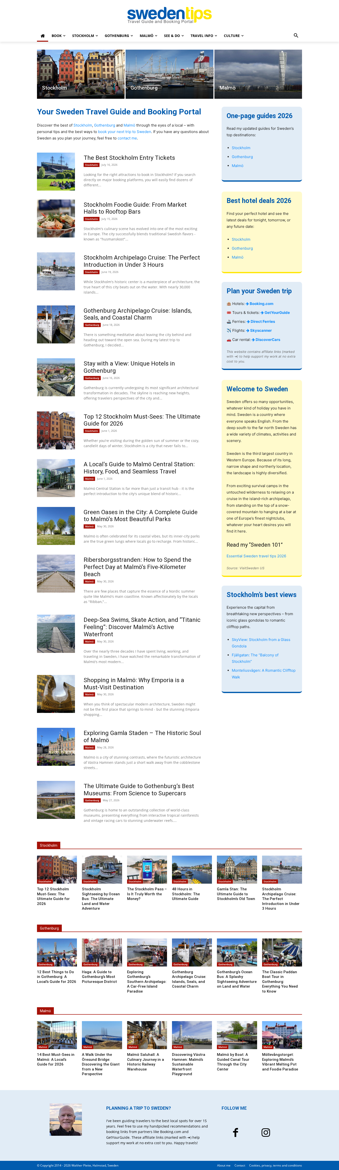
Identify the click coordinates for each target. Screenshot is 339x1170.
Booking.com (261, 303)
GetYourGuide (277, 312)
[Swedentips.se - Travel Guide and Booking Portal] (169, 15)
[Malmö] (258, 74)
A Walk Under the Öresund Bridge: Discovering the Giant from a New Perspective (101, 1064)
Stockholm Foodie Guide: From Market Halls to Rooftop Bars (135, 208)
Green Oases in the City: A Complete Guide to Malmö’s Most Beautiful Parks (141, 516)
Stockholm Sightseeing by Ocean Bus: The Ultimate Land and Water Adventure (101, 899)
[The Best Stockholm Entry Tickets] (56, 172)
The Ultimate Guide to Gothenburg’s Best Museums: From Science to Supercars (139, 790)
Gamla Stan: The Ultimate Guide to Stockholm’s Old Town (236, 894)
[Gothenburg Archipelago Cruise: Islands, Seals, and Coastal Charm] (56, 324)
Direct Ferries (262, 321)
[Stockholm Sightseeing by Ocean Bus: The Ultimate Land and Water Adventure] (102, 870)
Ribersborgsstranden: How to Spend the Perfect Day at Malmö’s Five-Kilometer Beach (137, 567)
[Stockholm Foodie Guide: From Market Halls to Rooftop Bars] (56, 218)
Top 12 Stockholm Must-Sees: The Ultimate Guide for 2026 (53, 896)
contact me (127, 138)
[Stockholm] (81, 74)
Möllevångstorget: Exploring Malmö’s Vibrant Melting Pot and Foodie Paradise (280, 1061)
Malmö (129, 125)
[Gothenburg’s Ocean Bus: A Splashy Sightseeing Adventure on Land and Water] (237, 952)
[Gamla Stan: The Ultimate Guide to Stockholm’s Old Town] (237, 870)
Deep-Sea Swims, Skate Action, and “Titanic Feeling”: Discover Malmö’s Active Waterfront (142, 627)
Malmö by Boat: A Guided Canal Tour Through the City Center (233, 1061)
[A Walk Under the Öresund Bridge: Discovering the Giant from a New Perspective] (102, 1035)
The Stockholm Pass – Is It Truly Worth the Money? (147, 894)
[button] (296, 36)
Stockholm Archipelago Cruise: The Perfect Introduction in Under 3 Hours (142, 261)
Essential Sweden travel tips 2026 (256, 556)
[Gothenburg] (169, 74)
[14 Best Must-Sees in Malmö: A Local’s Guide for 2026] (57, 1035)
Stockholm (82, 125)
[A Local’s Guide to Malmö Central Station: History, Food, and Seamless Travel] (56, 478)
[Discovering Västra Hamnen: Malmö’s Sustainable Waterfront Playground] (192, 1035)
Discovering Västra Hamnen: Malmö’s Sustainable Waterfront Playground (188, 1064)
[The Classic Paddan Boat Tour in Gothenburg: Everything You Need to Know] (282, 952)
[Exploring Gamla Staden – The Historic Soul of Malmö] (56, 747)
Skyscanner (260, 330)
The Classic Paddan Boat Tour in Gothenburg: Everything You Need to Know (280, 982)
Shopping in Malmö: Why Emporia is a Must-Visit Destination (134, 684)
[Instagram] (266, 1133)
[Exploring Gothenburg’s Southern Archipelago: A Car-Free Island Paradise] (147, 952)
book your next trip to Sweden (124, 131)
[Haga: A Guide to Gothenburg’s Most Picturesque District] (102, 952)
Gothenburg (104, 125)
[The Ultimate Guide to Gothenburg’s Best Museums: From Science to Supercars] (56, 800)
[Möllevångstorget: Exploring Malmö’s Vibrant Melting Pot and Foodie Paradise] (282, 1035)
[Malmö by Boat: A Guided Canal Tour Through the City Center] (237, 1035)
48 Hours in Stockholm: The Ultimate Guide (186, 894)
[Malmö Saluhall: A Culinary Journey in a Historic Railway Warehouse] (147, 1035)
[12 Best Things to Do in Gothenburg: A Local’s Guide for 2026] (57, 952)
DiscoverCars (267, 339)
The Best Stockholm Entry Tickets (129, 157)
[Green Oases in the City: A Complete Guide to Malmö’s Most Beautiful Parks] (56, 526)
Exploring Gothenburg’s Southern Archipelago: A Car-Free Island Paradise (147, 982)
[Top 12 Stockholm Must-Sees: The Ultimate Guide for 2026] (56, 430)
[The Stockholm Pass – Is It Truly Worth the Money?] (147, 870)
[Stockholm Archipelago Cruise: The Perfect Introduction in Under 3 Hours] (56, 271)
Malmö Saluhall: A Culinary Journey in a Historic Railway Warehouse (145, 1061)
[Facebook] (235, 1133)
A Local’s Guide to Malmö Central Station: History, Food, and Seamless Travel (139, 468)
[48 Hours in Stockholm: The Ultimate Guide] (192, 870)
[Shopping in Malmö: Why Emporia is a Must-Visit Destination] (56, 694)
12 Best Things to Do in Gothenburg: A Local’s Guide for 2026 (56, 977)
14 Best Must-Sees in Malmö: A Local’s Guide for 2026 (55, 1059)
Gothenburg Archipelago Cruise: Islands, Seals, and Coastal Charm (138, 314)
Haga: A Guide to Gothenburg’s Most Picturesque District (99, 977)
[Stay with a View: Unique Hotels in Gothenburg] (56, 377)
